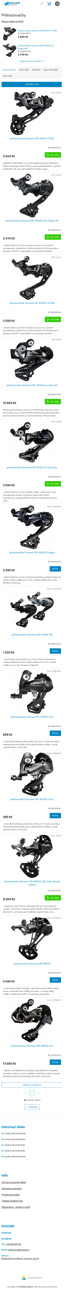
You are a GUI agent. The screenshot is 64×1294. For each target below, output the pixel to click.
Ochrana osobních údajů (13, 1182)
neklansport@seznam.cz (19, 1250)
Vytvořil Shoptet (35, 1277)
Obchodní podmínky (11, 1188)
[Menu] (57, 4)
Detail (55, 568)
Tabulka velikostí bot (12, 1201)
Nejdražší (36, 69)
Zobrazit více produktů (30, 61)
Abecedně (7, 75)
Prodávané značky (10, 1194)
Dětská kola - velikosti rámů (15, 1207)
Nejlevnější (24, 69)
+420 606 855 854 (13, 1244)
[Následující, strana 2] (32, 1093)
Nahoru (33, 1107)
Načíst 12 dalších (32, 1085)
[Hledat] (42, 4)
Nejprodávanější (50, 69)
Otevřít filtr (32, 84)
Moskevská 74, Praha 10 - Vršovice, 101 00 (20, 1258)
